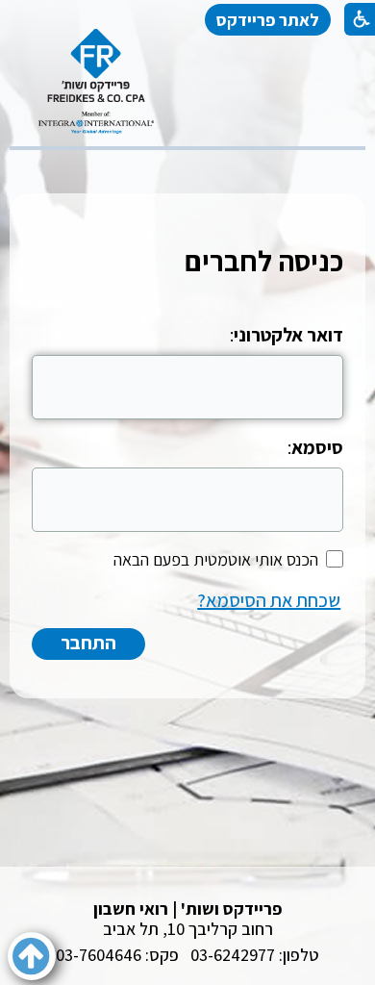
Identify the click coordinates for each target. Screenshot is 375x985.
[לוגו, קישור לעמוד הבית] (96, 81)
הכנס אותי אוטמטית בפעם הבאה (215, 559)
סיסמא (317, 447)
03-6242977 (232, 955)
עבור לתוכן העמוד (187, 47)
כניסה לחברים (264, 260)
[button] (32, 956)
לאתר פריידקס (267, 20)
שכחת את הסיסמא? (268, 600)
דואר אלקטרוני (288, 334)
